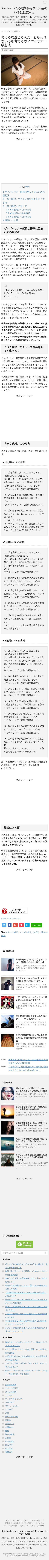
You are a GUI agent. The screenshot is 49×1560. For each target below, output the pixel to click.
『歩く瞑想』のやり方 (15, 206)
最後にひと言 (10, 220)
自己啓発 (9, 1445)
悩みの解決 (9, 1434)
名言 (7, 1413)
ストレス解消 (11, 932)
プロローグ (9, 1402)
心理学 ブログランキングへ (11, 918)
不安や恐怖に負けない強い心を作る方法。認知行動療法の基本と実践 (31, 1038)
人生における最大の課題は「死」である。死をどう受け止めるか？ (31, 1140)
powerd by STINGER (36, 1556)
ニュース (9, 1395)
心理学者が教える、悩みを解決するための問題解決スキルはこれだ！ (31, 1124)
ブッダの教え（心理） (29, 932)
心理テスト (9, 1423)
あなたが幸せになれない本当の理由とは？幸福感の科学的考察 (31, 1108)
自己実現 (9, 1448)
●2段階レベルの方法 (18, 213)
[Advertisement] (24, 163)
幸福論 (8, 1420)
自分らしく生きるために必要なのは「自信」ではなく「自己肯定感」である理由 (31, 1157)
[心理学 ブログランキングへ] (24, 911)
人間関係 (9, 1409)
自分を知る (9, 1441)
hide (27, 186)
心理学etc (9, 1427)
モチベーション (11, 1406)
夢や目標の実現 (11, 1416)
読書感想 (9, 1452)
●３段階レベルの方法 (18, 216)
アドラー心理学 (11, 1388)
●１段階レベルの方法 (18, 209)
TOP (7, 1520)
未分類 (8, 1438)
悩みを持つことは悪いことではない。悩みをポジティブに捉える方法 (31, 1089)
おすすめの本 (10, 1385)
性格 (7, 1431)
